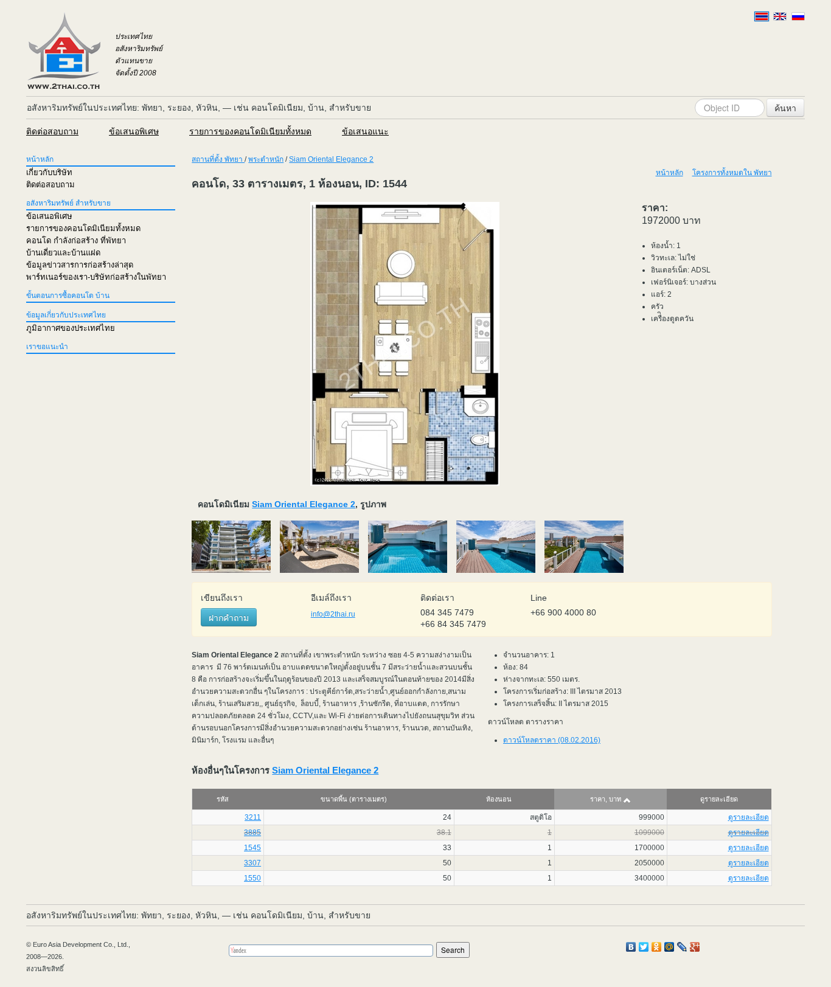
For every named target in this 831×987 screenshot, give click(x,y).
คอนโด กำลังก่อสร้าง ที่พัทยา (76, 240)
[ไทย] (761, 16)
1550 (252, 878)
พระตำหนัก (265, 159)
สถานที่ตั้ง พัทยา (218, 159)
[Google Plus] (695, 947)
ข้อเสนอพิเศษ (134, 131)
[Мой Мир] (669, 947)
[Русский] (798, 16)
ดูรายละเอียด (748, 817)
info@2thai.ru (333, 614)
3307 (252, 863)
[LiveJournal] (682, 947)
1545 (252, 847)
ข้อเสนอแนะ (365, 131)
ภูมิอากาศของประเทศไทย (70, 328)
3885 (252, 832)
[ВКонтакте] (631, 947)
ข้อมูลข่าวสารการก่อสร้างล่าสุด (79, 264)
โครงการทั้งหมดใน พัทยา (732, 172)
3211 (253, 817)
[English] (780, 16)
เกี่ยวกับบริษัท (49, 172)
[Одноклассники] (656, 947)
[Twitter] (644, 947)
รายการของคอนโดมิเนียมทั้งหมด (250, 131)
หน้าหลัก (40, 159)
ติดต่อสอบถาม (52, 131)
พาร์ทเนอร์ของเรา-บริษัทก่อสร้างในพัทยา (96, 277)
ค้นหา (785, 108)
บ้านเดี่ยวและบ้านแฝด (63, 252)
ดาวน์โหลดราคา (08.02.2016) (551, 740)
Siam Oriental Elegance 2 (331, 159)
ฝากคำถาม (229, 617)
